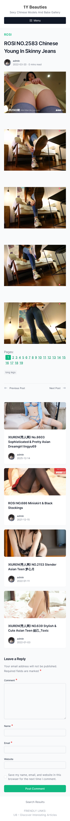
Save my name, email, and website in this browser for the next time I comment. (34, 777)
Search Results (35, 802)
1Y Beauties (35, 7)
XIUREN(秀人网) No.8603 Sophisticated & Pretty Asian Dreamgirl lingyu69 (29, 441)
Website (8, 759)
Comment (10, 680)
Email (8, 743)
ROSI (8, 34)
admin (16, 60)
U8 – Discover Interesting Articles (35, 815)
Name (8, 726)
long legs (10, 372)
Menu (37, 20)
